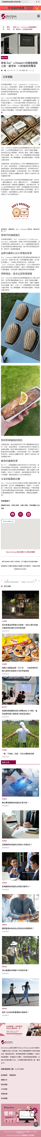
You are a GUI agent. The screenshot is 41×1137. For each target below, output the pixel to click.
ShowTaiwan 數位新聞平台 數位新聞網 (20, 552)
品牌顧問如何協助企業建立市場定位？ (17, 844)
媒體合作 (4, 1080)
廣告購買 (4, 1075)
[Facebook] (12, 514)
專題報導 (12, 1075)
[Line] (28, 514)
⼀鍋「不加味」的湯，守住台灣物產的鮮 (18, 753)
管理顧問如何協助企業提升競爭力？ (16, 886)
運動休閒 (4, 966)
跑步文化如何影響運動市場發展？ (15, 1012)
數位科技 (8, 28)
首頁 (3, 28)
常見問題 (4, 1098)
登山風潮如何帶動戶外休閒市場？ (15, 970)
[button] (28, 16)
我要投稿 (4, 1094)
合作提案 (4, 1089)
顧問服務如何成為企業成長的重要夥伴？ (13, 2)
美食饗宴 (4, 621)
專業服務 (4, 799)
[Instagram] (20, 514)
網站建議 (4, 1084)
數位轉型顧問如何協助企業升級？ (15, 802)
